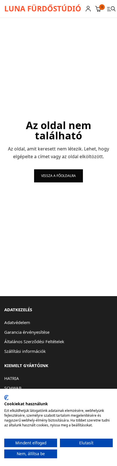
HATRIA (11, 378)
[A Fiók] (88, 9)
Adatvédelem (17, 322)
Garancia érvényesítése (26, 332)
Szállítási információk (25, 351)
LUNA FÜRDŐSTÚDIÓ (42, 8)
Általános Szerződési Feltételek (34, 341)
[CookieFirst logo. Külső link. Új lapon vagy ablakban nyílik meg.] (6, 397)
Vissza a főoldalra (58, 175)
